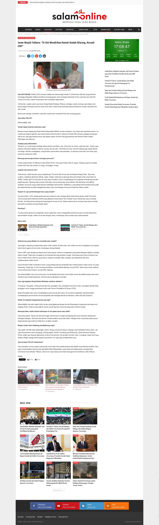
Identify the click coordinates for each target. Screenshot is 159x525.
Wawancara (105, 30)
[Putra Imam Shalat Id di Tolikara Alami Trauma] (30, 376)
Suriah (49, 408)
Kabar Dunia (83, 30)
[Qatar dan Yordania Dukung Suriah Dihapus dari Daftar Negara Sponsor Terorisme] (85, 415)
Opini (95, 30)
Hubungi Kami (63, 517)
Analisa (23, 408)
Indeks (38, 30)
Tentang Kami (30, 517)
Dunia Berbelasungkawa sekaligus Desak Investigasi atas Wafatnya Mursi (52, 2)
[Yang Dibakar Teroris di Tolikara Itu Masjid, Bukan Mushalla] (86, 376)
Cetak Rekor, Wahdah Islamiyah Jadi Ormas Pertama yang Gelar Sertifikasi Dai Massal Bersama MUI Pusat (122, 73)
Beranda (28, 30)
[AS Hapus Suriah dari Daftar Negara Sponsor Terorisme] (32, 470)
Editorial (59, 30)
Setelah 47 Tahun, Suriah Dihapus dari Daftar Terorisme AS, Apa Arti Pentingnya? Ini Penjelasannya (119, 83)
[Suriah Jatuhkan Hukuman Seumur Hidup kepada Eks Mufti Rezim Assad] (58, 470)
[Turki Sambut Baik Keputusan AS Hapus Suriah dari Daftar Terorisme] (32, 443)
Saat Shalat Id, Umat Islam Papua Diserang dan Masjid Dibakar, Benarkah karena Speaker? (57, 387)
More (130, 30)
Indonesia (70, 30)
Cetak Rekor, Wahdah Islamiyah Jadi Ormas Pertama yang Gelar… (41, 226)
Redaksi (40, 517)
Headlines (48, 30)
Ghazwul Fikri (119, 30)
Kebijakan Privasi (50, 517)
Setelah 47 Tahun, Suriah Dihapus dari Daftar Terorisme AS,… (84, 226)
